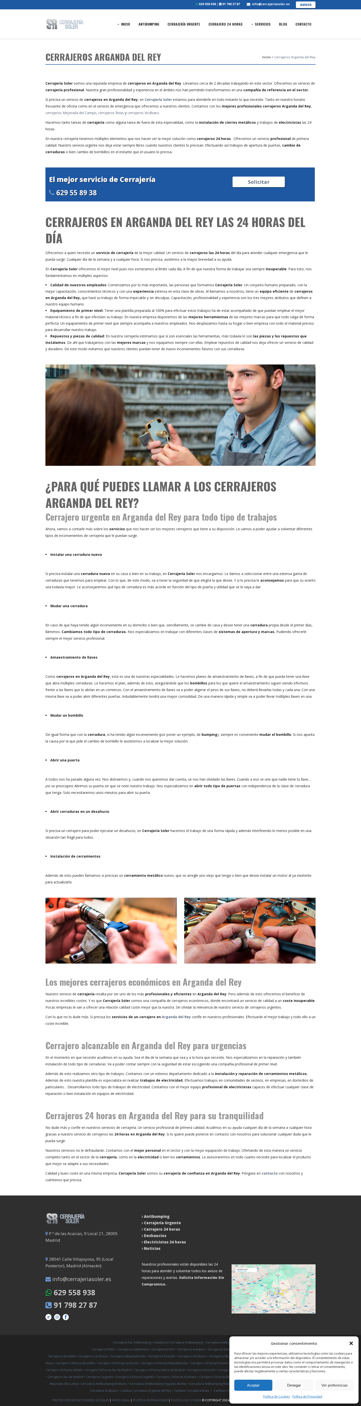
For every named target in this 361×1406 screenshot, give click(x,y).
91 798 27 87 (231, 4)
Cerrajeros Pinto (103, 1349)
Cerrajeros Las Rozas (93, 1356)
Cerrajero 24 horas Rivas (216, 1377)
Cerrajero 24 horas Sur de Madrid (108, 1370)
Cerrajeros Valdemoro (133, 1349)
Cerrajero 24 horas (162, 1229)
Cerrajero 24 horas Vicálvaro (177, 1377)
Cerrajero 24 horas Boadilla (75, 1363)
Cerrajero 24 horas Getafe (64, 1370)
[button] (351, 1343)
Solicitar (259, 182)
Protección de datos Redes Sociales (81, 1400)
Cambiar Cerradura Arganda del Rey (145, 1391)
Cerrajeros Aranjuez (191, 1349)
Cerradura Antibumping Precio (227, 1342)
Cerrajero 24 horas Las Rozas (117, 1363)
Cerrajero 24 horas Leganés (135, 1377)
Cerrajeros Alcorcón (201, 1370)
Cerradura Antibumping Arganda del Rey (158, 1384)
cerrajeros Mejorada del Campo (70, 112)
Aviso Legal (121, 1400)
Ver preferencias (334, 1385)
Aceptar (253, 1385)
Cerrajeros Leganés (100, 1377)
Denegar (294, 1385)
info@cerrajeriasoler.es (271, 4)
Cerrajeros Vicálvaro (192, 1356)
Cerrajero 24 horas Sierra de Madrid (159, 1370)
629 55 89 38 (76, 192)
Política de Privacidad (307, 1396)
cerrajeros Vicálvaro (143, 112)
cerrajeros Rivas (111, 112)
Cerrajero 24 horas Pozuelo (210, 1363)
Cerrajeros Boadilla (61, 1356)
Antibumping (156, 1216)
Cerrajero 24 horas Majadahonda (164, 1363)
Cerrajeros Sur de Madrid (66, 1377)
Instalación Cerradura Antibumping (178, 1342)
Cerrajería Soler (159, 99)
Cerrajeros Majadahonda (127, 1356)
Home (266, 57)
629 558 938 (207, 4)
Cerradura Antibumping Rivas (209, 1384)
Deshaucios (155, 1235)
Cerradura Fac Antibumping (132, 1342)
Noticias (151, 1248)
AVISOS (306, 5)
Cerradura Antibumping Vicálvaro (104, 1384)
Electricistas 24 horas (165, 1242)
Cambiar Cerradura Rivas (191, 1391)
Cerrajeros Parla (163, 1349)
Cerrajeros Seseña (220, 1349)
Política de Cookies (276, 1396)
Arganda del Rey (176, 1016)
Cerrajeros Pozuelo (161, 1356)
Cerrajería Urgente (162, 1222)
